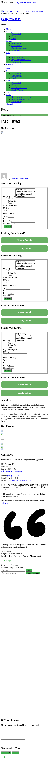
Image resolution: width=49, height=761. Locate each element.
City (5, 206)
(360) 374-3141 (11, 19)
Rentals (9, 41)
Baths (5, 221)
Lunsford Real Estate (19, 178)
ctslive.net (5, 503)
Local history (16, 62)
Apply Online (17, 50)
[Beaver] (12, 199)
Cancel (15, 753)
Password (5, 567)
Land (13, 38)
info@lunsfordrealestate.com (26, 2)
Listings (9, 31)
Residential (16, 34)
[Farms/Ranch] (25, 196)
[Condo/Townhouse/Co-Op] (25, 192)
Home (8, 29)
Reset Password (33, 573)
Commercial (16, 36)
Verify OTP (6, 753)
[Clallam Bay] (12, 201)
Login (29, 570)
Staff (8, 52)
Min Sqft (6, 224)
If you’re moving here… (21, 57)
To (4, 216)
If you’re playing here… (21, 60)
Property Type (9, 196)
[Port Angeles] (12, 205)
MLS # (6, 208)
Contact (9, 64)
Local (8, 55)
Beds (5, 218)
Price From (7, 213)
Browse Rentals (24, 240)
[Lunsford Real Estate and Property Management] (22, 11)
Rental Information (19, 48)
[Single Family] (25, 190)
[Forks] (12, 203)
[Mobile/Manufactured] (25, 194)
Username (5, 565)
